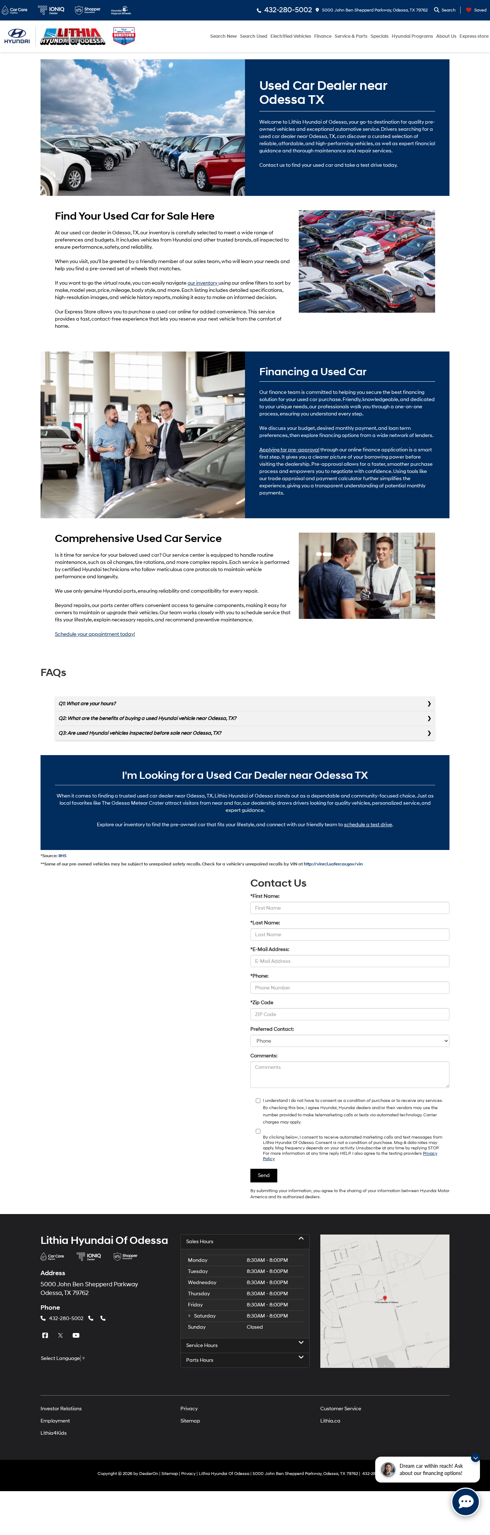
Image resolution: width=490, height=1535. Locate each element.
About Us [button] (446, 36)
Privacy (189, 1409)
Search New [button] (223, 36)
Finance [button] (322, 36)
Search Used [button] (253, 36)
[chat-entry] (465, 1502)
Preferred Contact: (272, 1029)
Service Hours (202, 1345)
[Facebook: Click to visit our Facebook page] (46, 1336)
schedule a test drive (368, 825)
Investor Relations (61, 1409)
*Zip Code (261, 1002)
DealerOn (148, 1473)
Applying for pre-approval (289, 450)
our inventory (203, 283)
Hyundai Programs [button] (412, 36)
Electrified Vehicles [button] (290, 36)
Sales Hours (199, 1241)
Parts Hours (199, 1360)
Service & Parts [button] (351, 36)
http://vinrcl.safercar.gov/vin (333, 864)
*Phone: (259, 976)
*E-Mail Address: (269, 949)
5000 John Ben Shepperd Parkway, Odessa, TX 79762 (374, 10)
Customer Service (340, 1409)
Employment (55, 1421)
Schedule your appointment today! (95, 634)
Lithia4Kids (54, 1433)
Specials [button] (379, 36)
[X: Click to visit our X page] (61, 1336)
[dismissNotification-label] (475, 1457)
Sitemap (190, 1421)
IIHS (62, 856)
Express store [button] (474, 36)
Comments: (263, 1056)
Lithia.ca (330, 1421)
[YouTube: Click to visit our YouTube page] (77, 1336)
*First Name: (264, 896)
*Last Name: (265, 923)
